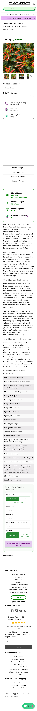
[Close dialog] (33, 346)
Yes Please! (18, 359)
